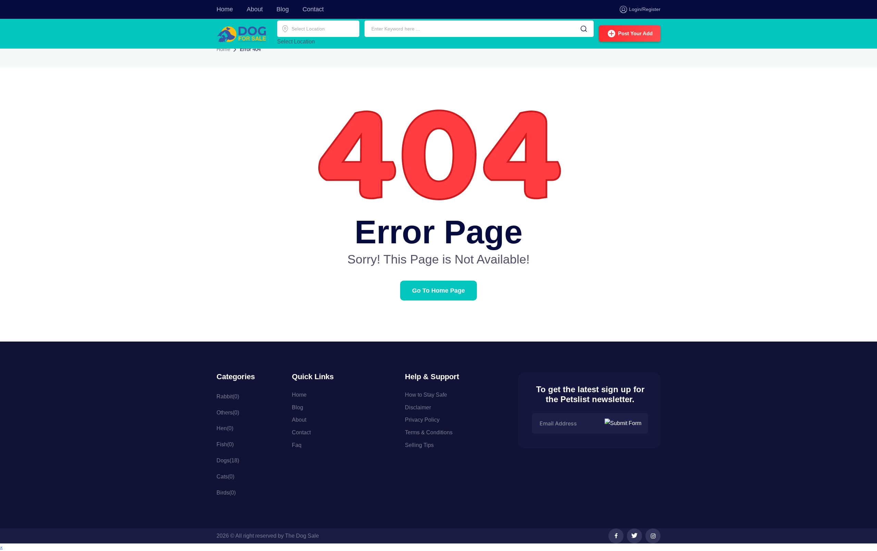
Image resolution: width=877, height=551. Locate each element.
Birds (226, 493)
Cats (225, 476)
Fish (225, 444)
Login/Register (644, 9)
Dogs (228, 460)
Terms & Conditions (429, 432)
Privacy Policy (422, 420)
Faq (296, 445)
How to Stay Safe (426, 395)
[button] (1, 547)
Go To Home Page (438, 290)
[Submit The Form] (624, 423)
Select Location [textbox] (296, 41)
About (255, 9)
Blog (282, 9)
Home (225, 9)
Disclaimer (418, 407)
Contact (313, 9)
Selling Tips (419, 445)
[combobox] (296, 41)
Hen (225, 428)
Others (228, 412)
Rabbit (228, 396)
